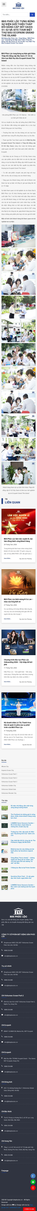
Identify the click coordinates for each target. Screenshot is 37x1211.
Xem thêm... (7, 558)
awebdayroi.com (15, 1207)
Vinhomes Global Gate (8, 789)
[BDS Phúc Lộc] (32, 1176)
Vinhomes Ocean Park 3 (9, 782)
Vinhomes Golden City (8, 785)
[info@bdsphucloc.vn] (33, 1182)
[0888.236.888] (33, 1188)
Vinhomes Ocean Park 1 (9, 774)
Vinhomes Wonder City (8, 793)
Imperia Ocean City (7, 770)
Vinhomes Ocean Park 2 (9, 778)
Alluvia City (4, 766)
